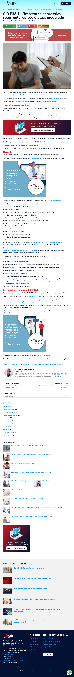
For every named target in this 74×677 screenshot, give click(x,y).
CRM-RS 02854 (8, 654)
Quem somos (34, 638)
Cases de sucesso (9, 409)
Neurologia (6, 421)
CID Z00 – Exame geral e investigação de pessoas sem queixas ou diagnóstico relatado (36, 507)
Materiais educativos (50, 650)
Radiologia (6, 430)
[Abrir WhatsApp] (69, 672)
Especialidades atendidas (51, 641)
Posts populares (9, 442)
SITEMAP (33, 650)
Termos (52, 671)
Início (4, 10)
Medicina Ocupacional (10, 415)
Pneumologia (7, 427)
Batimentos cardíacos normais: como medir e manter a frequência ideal (31, 516)
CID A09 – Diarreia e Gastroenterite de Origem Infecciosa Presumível (31, 454)
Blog (9, 10)
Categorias (7, 403)
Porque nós (33, 641)
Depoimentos (34, 644)
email (19, 648)
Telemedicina (7, 432)
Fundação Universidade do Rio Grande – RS (51, 373)
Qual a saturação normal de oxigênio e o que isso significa (28, 498)
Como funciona (48, 638)
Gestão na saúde (8, 412)
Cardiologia (6, 406)
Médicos (15, 10)
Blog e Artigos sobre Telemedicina (54, 647)
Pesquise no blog (9, 393)
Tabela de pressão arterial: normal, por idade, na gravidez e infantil (30, 445)
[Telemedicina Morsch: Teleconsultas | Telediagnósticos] (12, 3)
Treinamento (7, 435)
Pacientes (6, 424)
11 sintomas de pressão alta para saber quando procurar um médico (31, 472)
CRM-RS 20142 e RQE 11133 (13, 660)
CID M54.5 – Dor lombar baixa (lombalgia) (23, 463)
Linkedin (58, 377)
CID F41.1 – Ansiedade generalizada (22, 481)
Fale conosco (34, 647)
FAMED (30, 373)
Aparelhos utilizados (50, 644)
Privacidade (45, 671)
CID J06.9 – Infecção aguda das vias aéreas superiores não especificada (32, 490)
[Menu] (5, 3)
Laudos (56, 3)
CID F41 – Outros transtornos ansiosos (53, 481)
